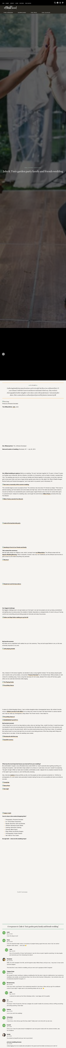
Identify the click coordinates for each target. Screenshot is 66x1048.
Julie (14, 407)
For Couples (28, 3)
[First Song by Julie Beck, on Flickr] (5, 401)
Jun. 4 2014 (9, 1036)
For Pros (21, 3)
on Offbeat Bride (40, 552)
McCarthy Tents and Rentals (17, 823)
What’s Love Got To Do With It (15, 711)
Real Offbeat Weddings (33, 167)
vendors (12, 775)
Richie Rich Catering (16, 827)
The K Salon (16, 835)
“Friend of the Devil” (33, 675)
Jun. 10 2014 (9, 1043)
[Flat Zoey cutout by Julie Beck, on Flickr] (10, 720)
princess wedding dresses (14, 1042)
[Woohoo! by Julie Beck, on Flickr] (5, 560)
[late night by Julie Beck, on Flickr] (5, 789)
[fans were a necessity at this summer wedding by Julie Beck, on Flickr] (15, 484)
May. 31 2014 (9, 1011)
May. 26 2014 (10, 934)
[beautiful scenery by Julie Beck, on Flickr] (7, 740)
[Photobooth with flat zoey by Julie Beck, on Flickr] (10, 736)
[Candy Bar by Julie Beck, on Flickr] (5, 782)
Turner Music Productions (14, 821)
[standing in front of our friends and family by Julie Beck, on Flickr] (14, 547)
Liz (7, 1000)
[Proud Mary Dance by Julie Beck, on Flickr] (8, 685)
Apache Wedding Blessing (9, 554)
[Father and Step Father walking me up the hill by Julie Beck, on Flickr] (15, 617)
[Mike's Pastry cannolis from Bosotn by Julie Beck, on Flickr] (12, 499)
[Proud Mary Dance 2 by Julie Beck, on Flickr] (8, 717)
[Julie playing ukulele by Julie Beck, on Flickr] (8, 649)
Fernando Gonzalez (13, 403)
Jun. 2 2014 (9, 1026)
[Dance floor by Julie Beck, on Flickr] (6, 786)
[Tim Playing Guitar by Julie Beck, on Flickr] (8, 682)
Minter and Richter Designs (16, 831)
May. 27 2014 (9, 1001)
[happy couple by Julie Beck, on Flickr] (6, 813)
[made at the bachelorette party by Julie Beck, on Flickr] (11, 523)
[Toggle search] (55, 3)
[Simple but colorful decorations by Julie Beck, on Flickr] (11, 584)
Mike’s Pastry (46, 494)
